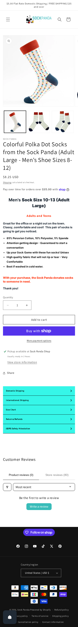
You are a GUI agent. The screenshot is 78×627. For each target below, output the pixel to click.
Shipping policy (60, 616)
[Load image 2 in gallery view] (39, 122)
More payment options (39, 340)
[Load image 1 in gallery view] (15, 122)
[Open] (10, 617)
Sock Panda (23, 609)
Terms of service (40, 616)
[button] (8, 19)
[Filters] (7, 487)
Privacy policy (20, 616)
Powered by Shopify (40, 609)
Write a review (39, 506)
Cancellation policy (28, 622)
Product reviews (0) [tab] (21, 474)
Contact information (53, 622)
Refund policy (61, 609)
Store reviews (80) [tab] (57, 474)
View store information (22, 362)
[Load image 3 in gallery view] (63, 122)
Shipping (7, 182)
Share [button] (10, 373)
